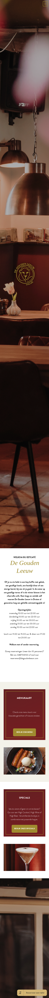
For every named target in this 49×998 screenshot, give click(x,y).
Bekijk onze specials (24, 929)
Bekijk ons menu (24, 833)
